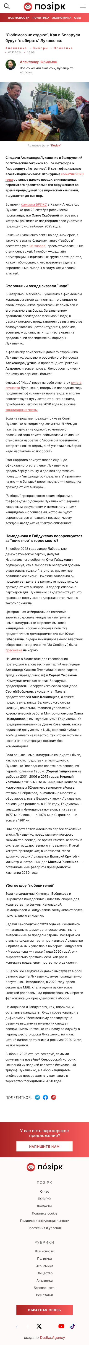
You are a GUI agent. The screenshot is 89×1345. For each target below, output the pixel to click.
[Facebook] (45, 1097)
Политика (40, 17)
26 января (37, 246)
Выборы (40, 48)
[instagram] (50, 1328)
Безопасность (44, 1288)
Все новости (19, 17)
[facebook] (27, 1328)
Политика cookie (44, 1213)
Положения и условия (44, 1228)
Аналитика (16, 48)
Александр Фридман (38, 62)
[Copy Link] (54, 1097)
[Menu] (83, 6)
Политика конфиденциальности (44, 1220)
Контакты (44, 1206)
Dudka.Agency (52, 1337)
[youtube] (61, 1328)
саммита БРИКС (34, 204)
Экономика (61, 17)
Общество (44, 1273)
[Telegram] (37, 1097)
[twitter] (39, 1328)
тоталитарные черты (21, 410)
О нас (44, 1191)
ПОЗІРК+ (44, 1199)
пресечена (13, 650)
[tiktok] (72, 1328)
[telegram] (16, 1328)
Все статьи (44, 1295)
